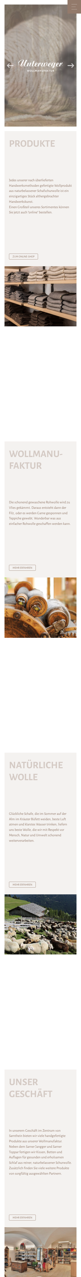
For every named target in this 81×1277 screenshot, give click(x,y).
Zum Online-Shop (23, 256)
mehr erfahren (22, 567)
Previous (10, 65)
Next (71, 65)
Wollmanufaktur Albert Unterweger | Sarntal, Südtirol (40, 65)
